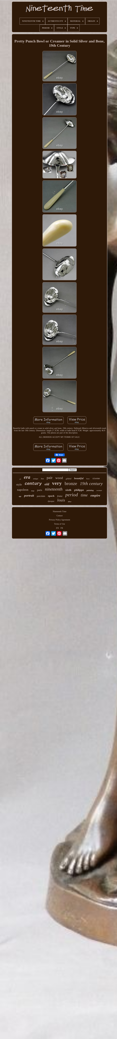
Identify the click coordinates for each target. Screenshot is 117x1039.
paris (39, 490)
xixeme (96, 478)
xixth (68, 489)
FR (61, 528)
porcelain (41, 496)
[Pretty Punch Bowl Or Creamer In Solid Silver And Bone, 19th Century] (59, 66)
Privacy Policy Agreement (59, 520)
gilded (68, 478)
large (32, 491)
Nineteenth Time (59, 511)
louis (61, 500)
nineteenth (53, 489)
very (57, 483)
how (88, 479)
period (71, 494)
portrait (29, 495)
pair (50, 478)
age (20, 496)
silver (69, 501)
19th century (91, 483)
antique (35, 479)
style (19, 484)
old (47, 484)
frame (59, 496)
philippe (79, 489)
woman (99, 490)
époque (51, 501)
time (84, 495)
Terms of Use (59, 524)
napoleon (22, 489)
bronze (71, 483)
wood (59, 478)
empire (95, 495)
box (42, 479)
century (33, 483)
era (27, 477)
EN (57, 528)
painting (90, 490)
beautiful (78, 478)
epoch (51, 495)
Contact (60, 516)
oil (20, 479)
